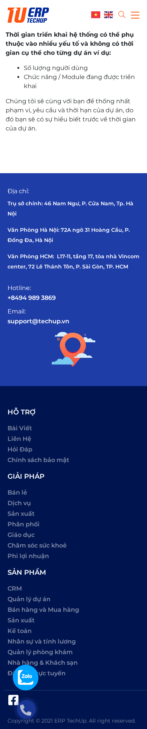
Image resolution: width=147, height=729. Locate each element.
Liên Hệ (19, 438)
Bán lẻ (17, 492)
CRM (15, 588)
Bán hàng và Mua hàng (43, 609)
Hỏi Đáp (20, 449)
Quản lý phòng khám (40, 652)
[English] (110, 14)
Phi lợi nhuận (28, 556)
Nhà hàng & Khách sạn (43, 662)
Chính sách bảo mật (38, 460)
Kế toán (20, 630)
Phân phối (24, 524)
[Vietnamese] (97, 14)
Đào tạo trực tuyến (37, 673)
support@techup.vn (38, 321)
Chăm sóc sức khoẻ (37, 545)
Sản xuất (21, 513)
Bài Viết (20, 428)
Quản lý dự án (29, 599)
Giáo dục (21, 534)
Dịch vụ (19, 503)
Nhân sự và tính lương (42, 641)
